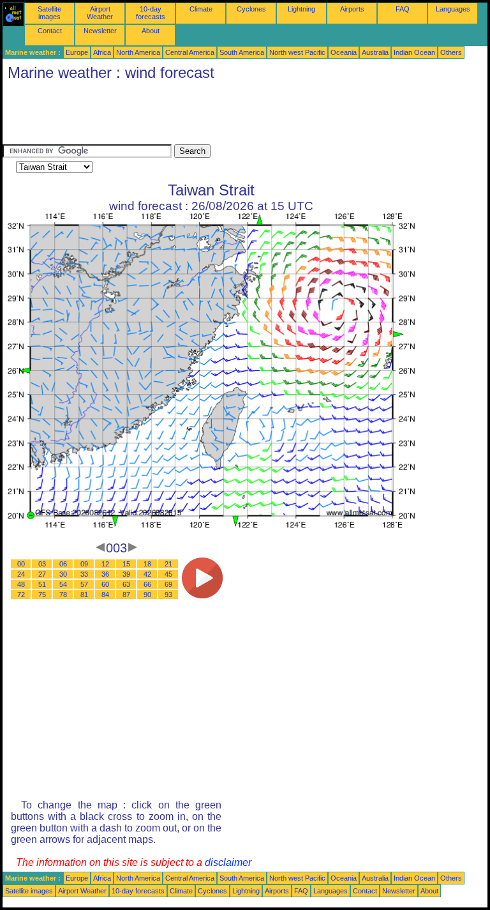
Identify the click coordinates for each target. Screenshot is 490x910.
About (151, 30)
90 (147, 594)
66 (147, 584)
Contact (50, 30)
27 (42, 574)
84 (105, 594)
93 (168, 594)
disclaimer (228, 862)
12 (105, 564)
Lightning (301, 9)
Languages (453, 9)
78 (63, 594)
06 (63, 564)
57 (84, 584)
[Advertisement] (235, 115)
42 (147, 574)
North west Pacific (297, 52)
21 (168, 564)
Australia (375, 52)
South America (241, 52)
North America (138, 52)
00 (21, 564)
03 (42, 564)
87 (126, 594)
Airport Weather (100, 12)
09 (84, 564)
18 (147, 564)
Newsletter (100, 30)
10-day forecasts (150, 12)
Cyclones (251, 9)
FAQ (403, 9)
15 (126, 564)
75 (42, 594)
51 (42, 584)
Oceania (343, 52)
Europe (77, 52)
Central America (189, 52)
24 (21, 574)
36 (105, 574)
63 (126, 584)
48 (21, 584)
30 (63, 574)
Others (451, 52)
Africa (102, 52)
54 (63, 584)
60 (105, 584)
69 (168, 584)
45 (168, 574)
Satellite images (49, 12)
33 (84, 574)
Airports (352, 9)
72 (21, 594)
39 (126, 574)
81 (84, 594)
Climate (200, 9)
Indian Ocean (414, 52)
